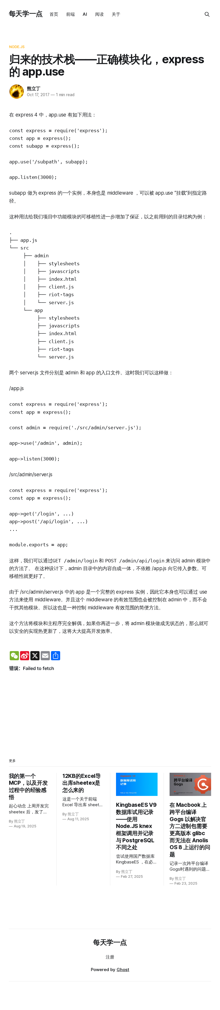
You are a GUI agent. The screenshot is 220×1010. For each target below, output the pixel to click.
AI (85, 14)
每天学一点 (26, 13)
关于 (116, 14)
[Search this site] (207, 14)
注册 (110, 957)
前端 (70, 14)
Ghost (123, 969)
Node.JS (17, 46)
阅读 (99, 14)
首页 (54, 14)
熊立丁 (33, 88)
